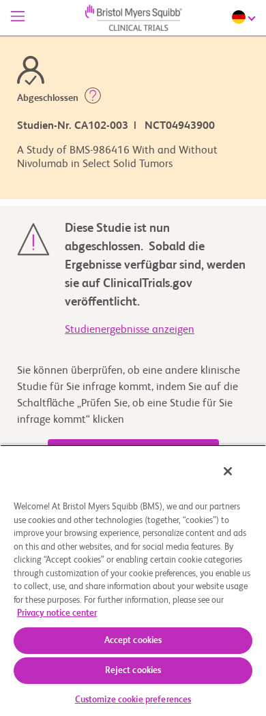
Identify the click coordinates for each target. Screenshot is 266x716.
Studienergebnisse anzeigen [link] (129, 330)
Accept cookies (133, 640)
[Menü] (17, 17)
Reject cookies (133, 670)
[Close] (228, 471)
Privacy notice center (57, 613)
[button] (92, 98)
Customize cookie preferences (133, 700)
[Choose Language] (245, 17)
